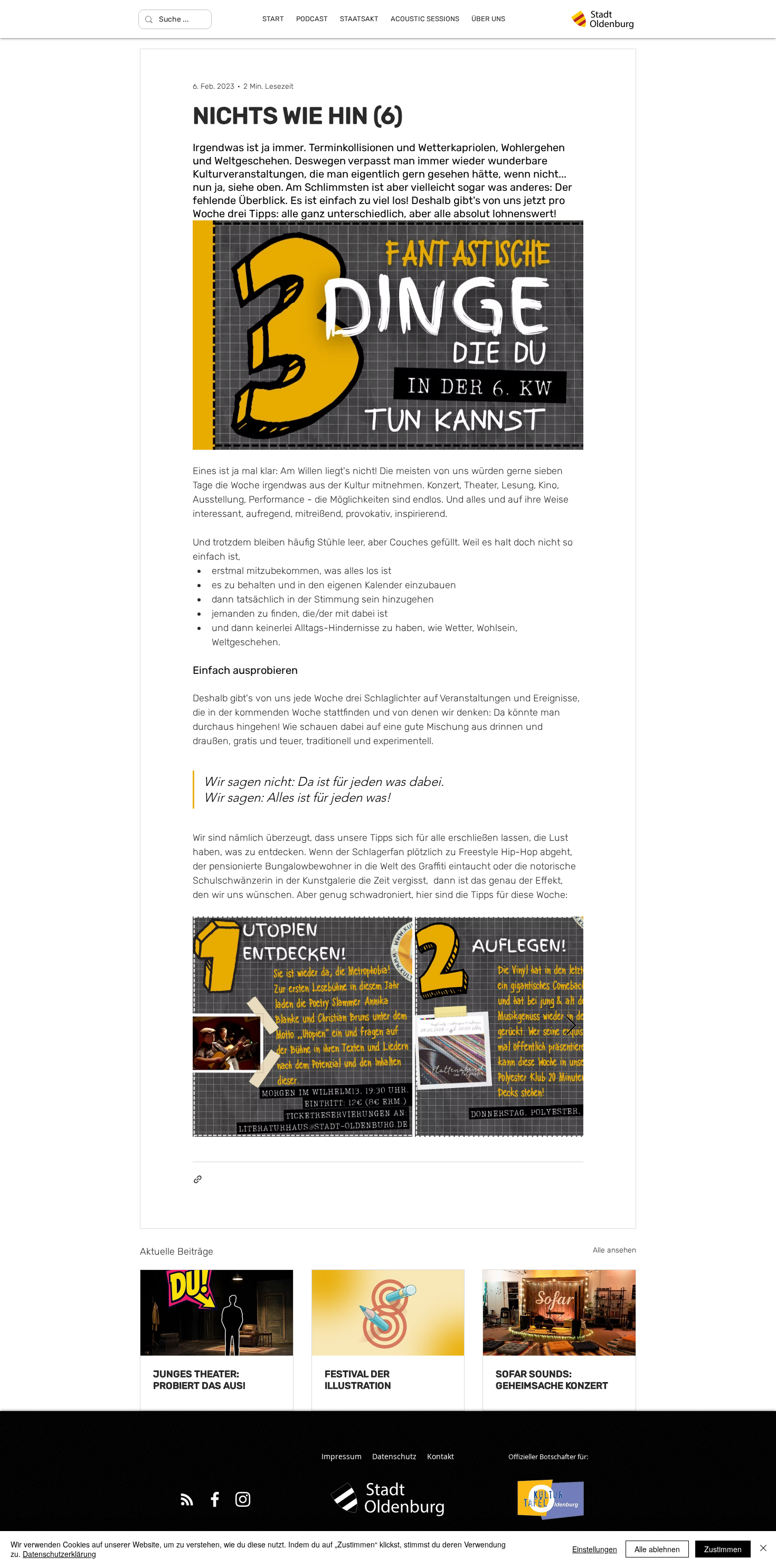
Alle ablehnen (657, 1549)
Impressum (341, 1456)
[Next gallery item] (571, 1026)
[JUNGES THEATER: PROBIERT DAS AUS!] (216, 1313)
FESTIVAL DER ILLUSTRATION (358, 1380)
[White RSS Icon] (187, 1499)
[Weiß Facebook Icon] (215, 1499)
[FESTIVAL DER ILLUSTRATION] (388, 1313)
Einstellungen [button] (594, 1549)
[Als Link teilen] (198, 1179)
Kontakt (440, 1456)
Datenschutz (394, 1456)
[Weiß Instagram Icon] (243, 1499)
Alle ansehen (614, 1250)
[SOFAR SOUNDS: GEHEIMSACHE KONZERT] (559, 1313)
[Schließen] (763, 1549)
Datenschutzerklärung (59, 1554)
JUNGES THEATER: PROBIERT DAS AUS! (199, 1380)
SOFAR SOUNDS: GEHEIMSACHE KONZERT (552, 1380)
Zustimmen (723, 1549)
